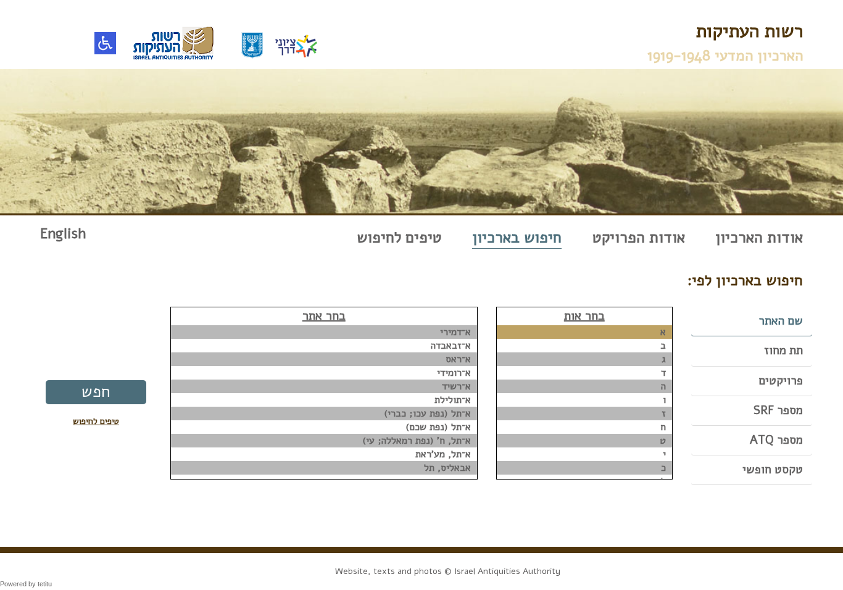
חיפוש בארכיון (517, 237)
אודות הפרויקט (638, 237)
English (63, 233)
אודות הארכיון (759, 237)
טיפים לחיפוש (399, 237)
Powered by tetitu (26, 584)
